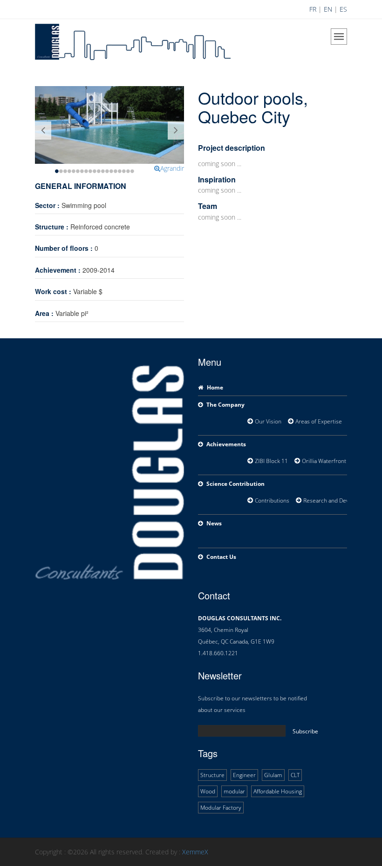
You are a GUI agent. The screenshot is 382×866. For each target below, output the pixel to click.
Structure (212, 775)
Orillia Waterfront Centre (331, 461)
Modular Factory (220, 808)
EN (328, 9)
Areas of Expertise (317, 421)
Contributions (269, 500)
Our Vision (265, 421)
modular (234, 791)
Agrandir (172, 168)
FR (312, 9)
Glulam (273, 775)
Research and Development (336, 500)
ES (343, 9)
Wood (207, 791)
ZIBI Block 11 (269, 461)
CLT (295, 775)
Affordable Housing (277, 791)
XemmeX (195, 851)
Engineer (244, 775)
